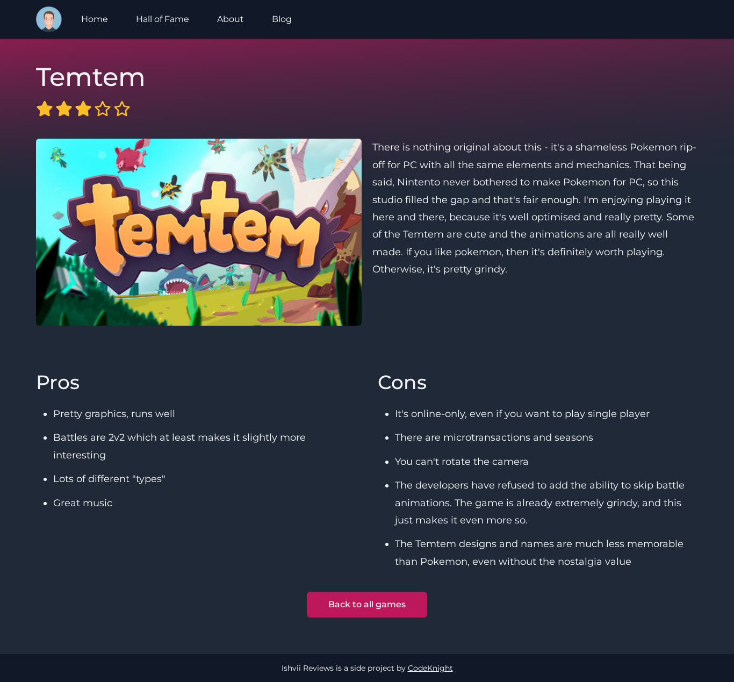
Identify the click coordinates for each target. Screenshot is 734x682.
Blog (282, 19)
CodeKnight (430, 668)
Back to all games (367, 604)
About (230, 19)
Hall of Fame (162, 19)
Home (94, 19)
